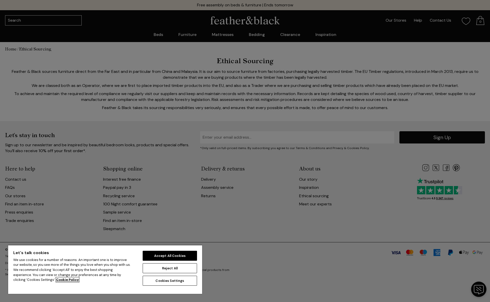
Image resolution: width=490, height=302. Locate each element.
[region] (105, 269)
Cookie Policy (67, 280)
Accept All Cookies (170, 256)
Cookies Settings (169, 281)
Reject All (170, 268)
